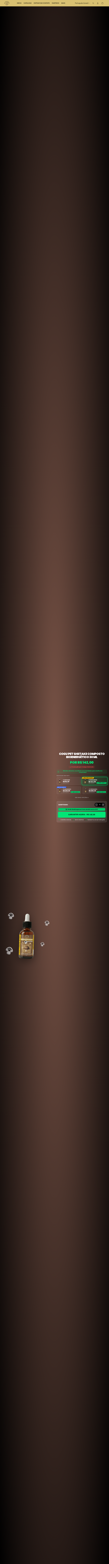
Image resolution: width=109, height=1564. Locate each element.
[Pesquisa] (93, 3)
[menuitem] (63, 3)
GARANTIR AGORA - (81, 814)
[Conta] (97, 3)
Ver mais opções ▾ (82, 797)
